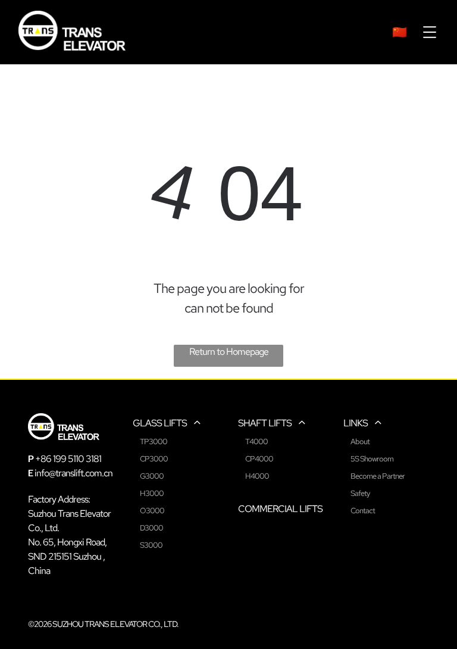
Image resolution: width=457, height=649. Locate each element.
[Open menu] (430, 32)
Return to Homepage (228, 351)
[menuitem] (399, 32)
